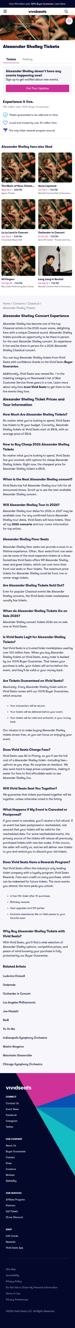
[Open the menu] (5, 11)
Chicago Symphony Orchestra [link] (22, 1064)
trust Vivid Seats (35, 387)
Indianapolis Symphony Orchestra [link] (25, 1037)
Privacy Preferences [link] (17, 1299)
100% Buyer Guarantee (42, 4)
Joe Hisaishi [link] (10, 1011)
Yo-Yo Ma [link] (9, 1029)
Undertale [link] (9, 985)
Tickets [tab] (11, 59)
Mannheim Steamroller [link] (17, 1055)
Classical (33, 303)
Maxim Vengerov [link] (13, 1046)
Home (6, 303)
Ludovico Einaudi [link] (14, 976)
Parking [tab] (27, 59)
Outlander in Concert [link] (17, 993)
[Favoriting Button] (69, 21)
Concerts (19, 303)
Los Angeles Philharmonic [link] (19, 1002)
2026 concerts (22, 524)
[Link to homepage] (37, 11)
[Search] (66, 11)
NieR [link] (6, 1020)
